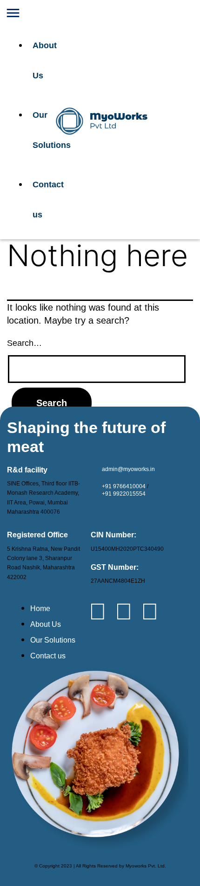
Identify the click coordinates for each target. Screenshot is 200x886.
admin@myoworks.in (128, 469)
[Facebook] (123, 611)
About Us (39, 60)
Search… (24, 343)
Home (40, 608)
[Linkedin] (97, 611)
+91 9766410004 (124, 486)
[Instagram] (149, 611)
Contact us (39, 199)
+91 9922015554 (124, 494)
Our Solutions (39, 130)
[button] (25, 15)
